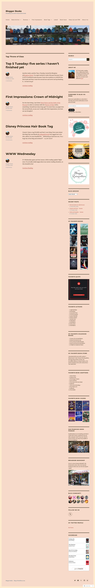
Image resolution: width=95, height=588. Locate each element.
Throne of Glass (49, 105)
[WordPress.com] (87, 580)
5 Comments (9, 167)
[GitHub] (84, 580)
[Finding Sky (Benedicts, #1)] (87, 540)
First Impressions (37, 19)
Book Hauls (63, 19)
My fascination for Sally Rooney (77, 205)
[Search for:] (77, 59)
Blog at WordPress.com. (19, 580)
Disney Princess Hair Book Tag (29, 126)
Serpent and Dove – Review (76, 208)
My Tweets (70, 527)
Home (7, 19)
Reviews (25, 19)
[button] (73, 229)
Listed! (56, 19)
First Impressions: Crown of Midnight (34, 97)
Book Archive (15, 19)
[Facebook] (78, 580)
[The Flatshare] (87, 546)
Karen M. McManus (73, 551)
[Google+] (81, 580)
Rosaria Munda (72, 562)
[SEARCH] (88, 59)
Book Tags (47, 19)
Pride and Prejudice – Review (76, 212)
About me (85, 19)
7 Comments (9, 110)
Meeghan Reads (28, 75)
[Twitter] (75, 580)
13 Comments (9, 140)
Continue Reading (27, 168)
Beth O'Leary (72, 546)
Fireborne (71, 561)
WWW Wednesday (20, 154)
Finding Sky (71, 539)
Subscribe (71, 110)
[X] (70, 514)
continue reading (27, 85)
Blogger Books (14, 11)
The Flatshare (72, 544)
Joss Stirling (72, 540)
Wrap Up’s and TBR (74, 19)
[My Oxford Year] (87, 557)
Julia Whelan (72, 557)
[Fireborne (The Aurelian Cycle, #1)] (87, 562)
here (82, 78)
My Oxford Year (72, 555)
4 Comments (9, 80)
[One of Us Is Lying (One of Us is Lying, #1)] (87, 551)
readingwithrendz (44, 134)
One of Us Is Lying (73, 550)
